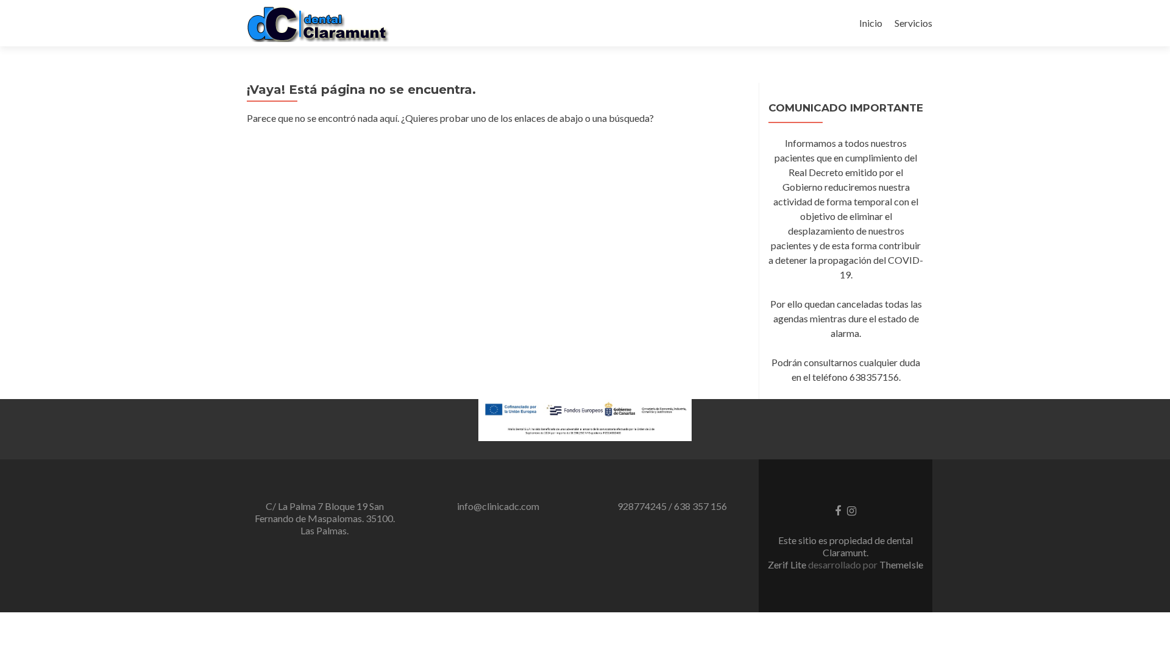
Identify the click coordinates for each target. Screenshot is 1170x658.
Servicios (913, 23)
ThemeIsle (901, 564)
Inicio (870, 23)
